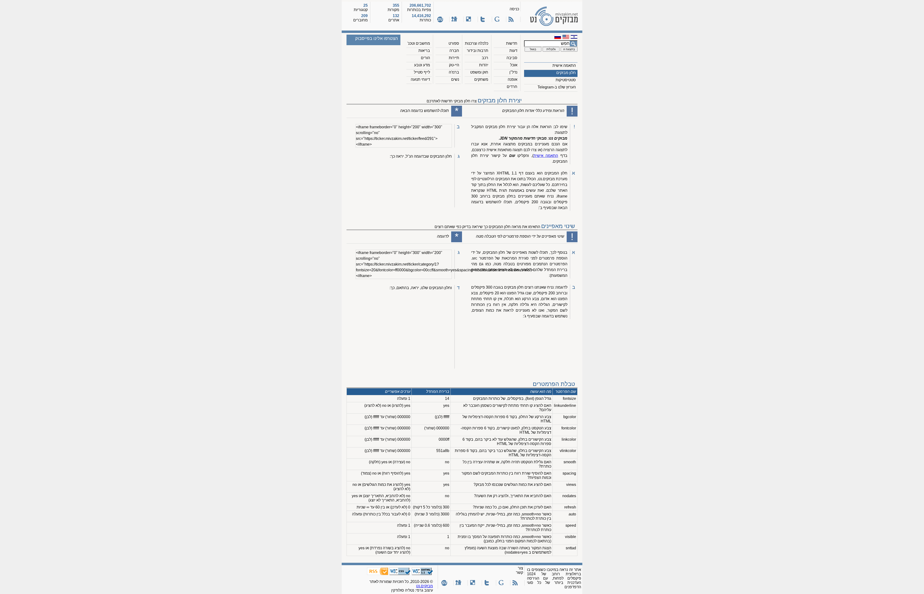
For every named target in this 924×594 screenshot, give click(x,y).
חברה (454, 51)
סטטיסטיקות (566, 80)
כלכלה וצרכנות (476, 43)
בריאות (424, 51)
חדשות (511, 43)
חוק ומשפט (479, 72)
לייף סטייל (422, 72)
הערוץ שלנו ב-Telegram (557, 87)
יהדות (483, 65)
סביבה (512, 58)
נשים (455, 79)
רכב (485, 58)
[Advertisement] (905, 297)
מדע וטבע (422, 65)
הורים (425, 58)
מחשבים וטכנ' (418, 43)
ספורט (454, 43)
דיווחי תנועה (420, 79)
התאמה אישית (564, 65)
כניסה (514, 9)
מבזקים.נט (424, 586)
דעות (513, 51)
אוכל (513, 65)
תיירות (454, 58)
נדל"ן (513, 72)
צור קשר (519, 570)
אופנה (512, 79)
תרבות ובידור (477, 51)
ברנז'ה (454, 72)
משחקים (481, 79)
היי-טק (454, 65)
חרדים (512, 87)
